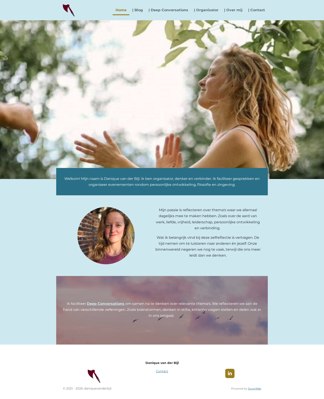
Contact (162, 371)
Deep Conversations (106, 304)
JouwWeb (254, 388)
